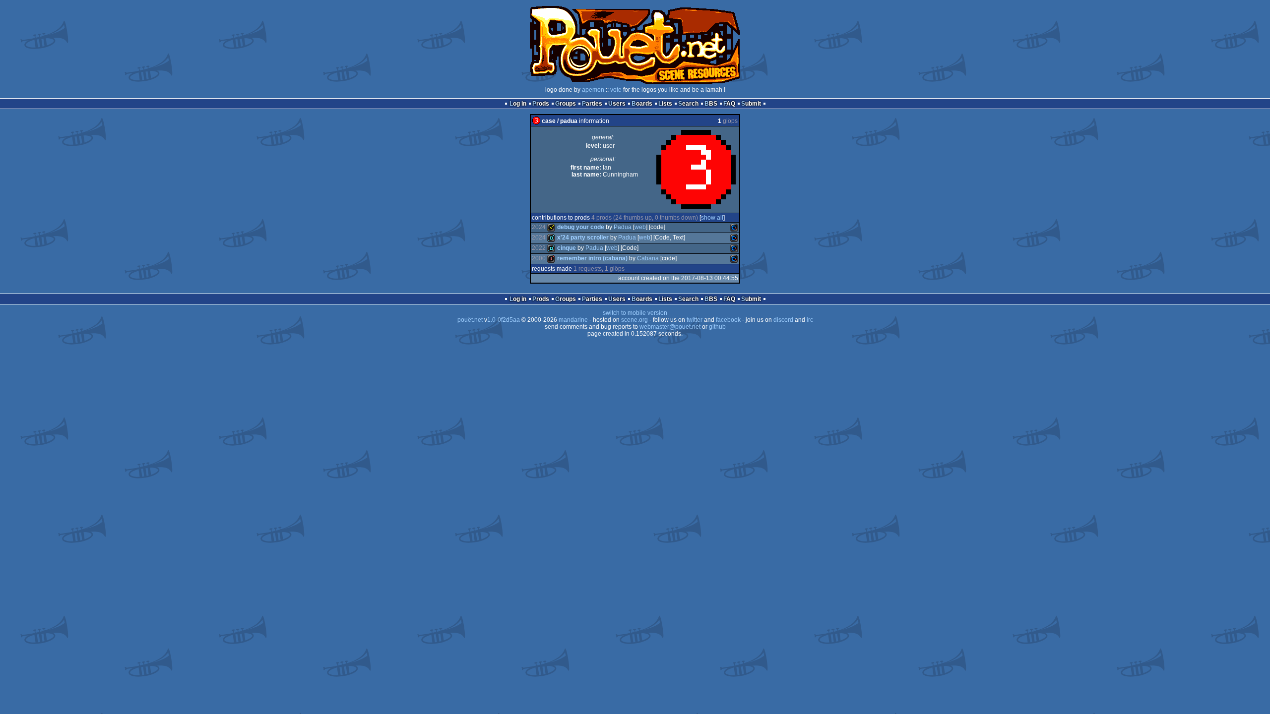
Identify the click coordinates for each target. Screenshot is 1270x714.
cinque (566, 247)
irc (810, 319)
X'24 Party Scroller (583, 237)
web (640, 227)
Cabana (648, 258)
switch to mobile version (635, 312)
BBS (710, 103)
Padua (623, 227)
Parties (592, 103)
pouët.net (470, 319)
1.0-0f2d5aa (503, 319)
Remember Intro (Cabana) (592, 258)
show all (712, 217)
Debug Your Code (580, 227)
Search (688, 103)
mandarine (573, 319)
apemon (593, 89)
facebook (728, 319)
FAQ (729, 103)
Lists (665, 103)
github (717, 326)
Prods (540, 103)
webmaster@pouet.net (669, 326)
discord (783, 319)
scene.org (634, 319)
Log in (517, 103)
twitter (694, 319)
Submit (751, 103)
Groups (565, 103)
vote (616, 89)
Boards (642, 103)
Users (617, 103)
